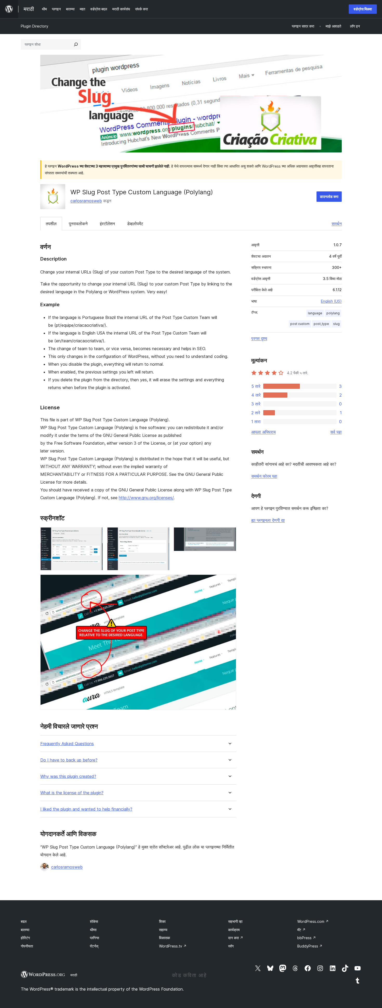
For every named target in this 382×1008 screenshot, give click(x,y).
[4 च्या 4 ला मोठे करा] (229, 581)
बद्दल (24, 921)
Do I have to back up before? (68, 760)
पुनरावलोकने (78, 223)
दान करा (235, 938)
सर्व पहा (336, 432)
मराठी (73, 975)
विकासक (164, 938)
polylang (333, 313)
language (315, 313)
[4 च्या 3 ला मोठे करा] (229, 534)
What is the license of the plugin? (71, 792)
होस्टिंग (25, 938)
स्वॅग (231, 946)
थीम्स (93, 929)
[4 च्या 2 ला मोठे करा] (162, 534)
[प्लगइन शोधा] (76, 44)
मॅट (301, 929)
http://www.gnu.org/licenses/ (146, 497)
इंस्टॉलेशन (107, 223)
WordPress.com (313, 921)
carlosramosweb (86, 200)
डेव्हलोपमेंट (135, 223)
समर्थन (337, 223)
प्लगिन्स (94, 938)
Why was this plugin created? (68, 776)
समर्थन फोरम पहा (264, 476)
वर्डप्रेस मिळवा (363, 9)
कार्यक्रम (234, 929)
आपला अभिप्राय (263, 432)
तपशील (51, 223)
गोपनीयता (27, 946)
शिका (162, 921)
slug (336, 324)
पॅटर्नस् (94, 946)
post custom (299, 324)
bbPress (306, 938)
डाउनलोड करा (329, 196)
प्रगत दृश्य (259, 338)
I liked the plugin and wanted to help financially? (86, 809)
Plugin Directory (34, 26)
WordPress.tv (173, 946)
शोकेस (94, 921)
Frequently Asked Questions (67, 743)
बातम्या (25, 929)
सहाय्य (163, 929)
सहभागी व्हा (235, 921)
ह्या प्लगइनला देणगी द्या (268, 520)
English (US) (331, 301)
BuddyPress (309, 946)
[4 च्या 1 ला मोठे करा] (95, 534)
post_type (321, 324)
